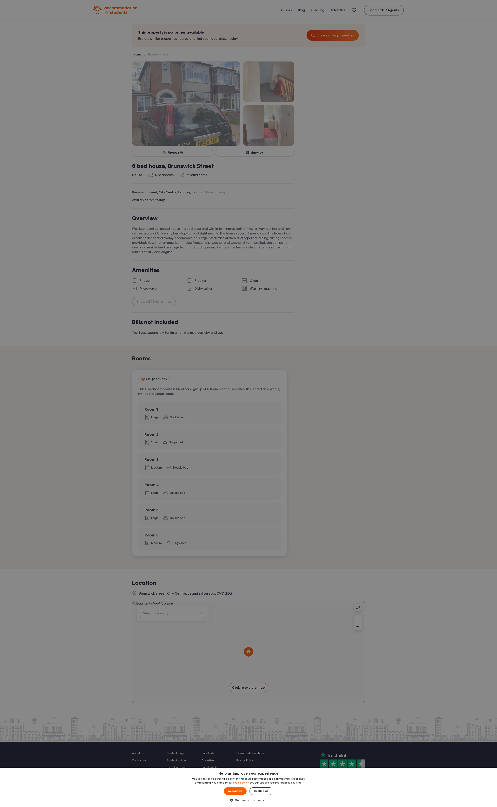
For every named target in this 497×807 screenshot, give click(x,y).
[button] (248, 800)
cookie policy (241, 783)
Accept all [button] (235, 791)
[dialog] (248, 787)
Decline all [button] (261, 791)
